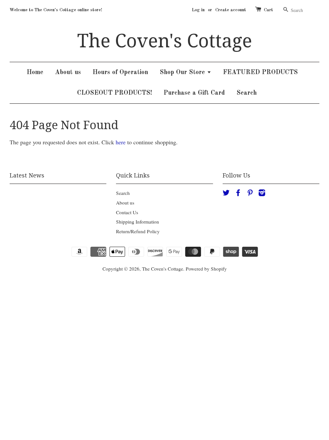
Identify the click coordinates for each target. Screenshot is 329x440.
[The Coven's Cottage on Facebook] (238, 193)
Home (35, 72)
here (121, 142)
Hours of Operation (120, 72)
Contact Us (127, 212)
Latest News (27, 175)
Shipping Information (137, 221)
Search (246, 93)
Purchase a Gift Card (194, 93)
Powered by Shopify (206, 268)
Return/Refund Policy (138, 231)
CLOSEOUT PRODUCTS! (114, 93)
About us (68, 72)
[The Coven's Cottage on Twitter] (226, 193)
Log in (198, 10)
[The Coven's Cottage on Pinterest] (249, 193)
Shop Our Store (183, 72)
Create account (230, 10)
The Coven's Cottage (164, 41)
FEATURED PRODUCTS (260, 72)
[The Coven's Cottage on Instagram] (261, 193)
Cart (268, 10)
